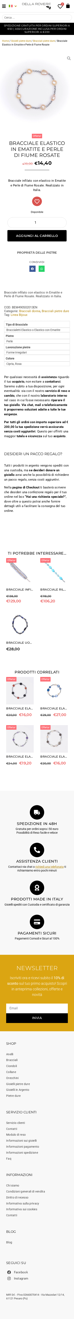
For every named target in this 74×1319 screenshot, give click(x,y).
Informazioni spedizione (22, 1152)
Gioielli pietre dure (21, 40)
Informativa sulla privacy (22, 1203)
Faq (8, 1158)
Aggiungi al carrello (37, 236)
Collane (11, 1072)
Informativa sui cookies (21, 1209)
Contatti (11, 1128)
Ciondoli (11, 1066)
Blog (9, 1242)
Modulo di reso (16, 1134)
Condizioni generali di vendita (25, 1191)
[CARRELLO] (68, 5)
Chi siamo (12, 1185)
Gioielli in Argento (17, 1089)
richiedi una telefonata (49, 866)
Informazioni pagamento (22, 1146)
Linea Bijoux (19, 315)
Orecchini (12, 1078)
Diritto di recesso (17, 1197)
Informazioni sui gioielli (21, 1140)
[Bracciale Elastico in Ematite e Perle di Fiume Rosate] (37, 90)
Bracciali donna (29, 311)
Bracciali (12, 1060)
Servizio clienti (15, 1122)
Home (5, 40)
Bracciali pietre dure (44, 40)
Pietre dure (13, 1095)
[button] (32, 269)
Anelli (9, 1054)
